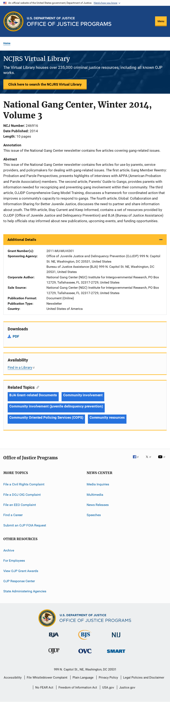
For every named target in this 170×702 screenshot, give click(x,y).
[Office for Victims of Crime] (85, 654)
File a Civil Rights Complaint (23, 484)
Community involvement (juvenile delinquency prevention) (56, 406)
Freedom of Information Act (77, 687)
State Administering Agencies (24, 591)
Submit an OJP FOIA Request (24, 525)
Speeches (94, 515)
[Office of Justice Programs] (13, 21)
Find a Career (13, 515)
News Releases (98, 505)
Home (6, 43)
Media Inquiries (98, 484)
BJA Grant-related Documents (33, 395)
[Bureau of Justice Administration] (54, 638)
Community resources (107, 417)
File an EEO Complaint (19, 505)
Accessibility (13, 677)
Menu (161, 21)
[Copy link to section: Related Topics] (37, 387)
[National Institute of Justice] (116, 638)
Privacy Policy (108, 677)
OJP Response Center (19, 581)
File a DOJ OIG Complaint (22, 494)
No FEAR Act (44, 687)
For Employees (14, 561)
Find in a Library (20, 367)
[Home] (69, 21)
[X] (149, 459)
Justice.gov (127, 687)
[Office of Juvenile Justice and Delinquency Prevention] (54, 654)
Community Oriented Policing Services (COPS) (46, 417)
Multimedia (95, 494)
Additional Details (21, 240)
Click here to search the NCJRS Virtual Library (45, 84)
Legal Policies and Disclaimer (143, 677)
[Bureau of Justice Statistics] (85, 640)
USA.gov (108, 687)
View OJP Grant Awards (20, 571)
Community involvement (83, 395)
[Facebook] (137, 459)
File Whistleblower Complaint (47, 677)
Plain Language (83, 677)
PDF (16, 336)
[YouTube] (162, 459)
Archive (8, 550)
